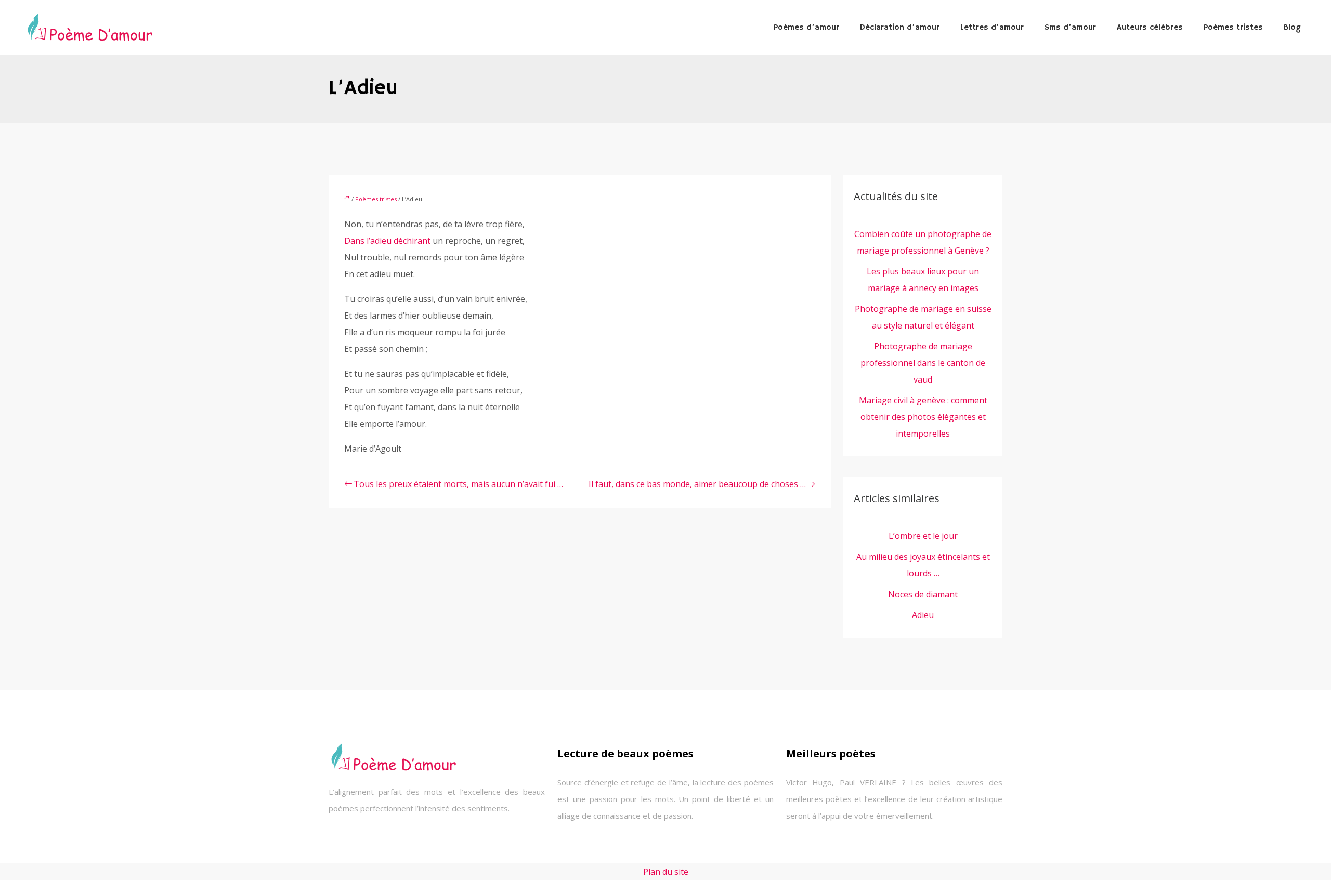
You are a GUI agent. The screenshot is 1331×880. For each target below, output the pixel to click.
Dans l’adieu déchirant (387, 240)
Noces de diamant (923, 594)
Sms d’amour (1070, 27)
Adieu (923, 615)
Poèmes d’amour (806, 27)
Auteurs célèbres (1150, 27)
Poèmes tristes (1233, 27)
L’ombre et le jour (923, 536)
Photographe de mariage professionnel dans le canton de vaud (922, 362)
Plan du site (665, 871)
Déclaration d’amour (899, 27)
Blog (1292, 27)
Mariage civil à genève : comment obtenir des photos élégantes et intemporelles (923, 417)
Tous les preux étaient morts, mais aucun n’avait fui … (458, 484)
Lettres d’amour (992, 27)
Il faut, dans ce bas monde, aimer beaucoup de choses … (697, 484)
